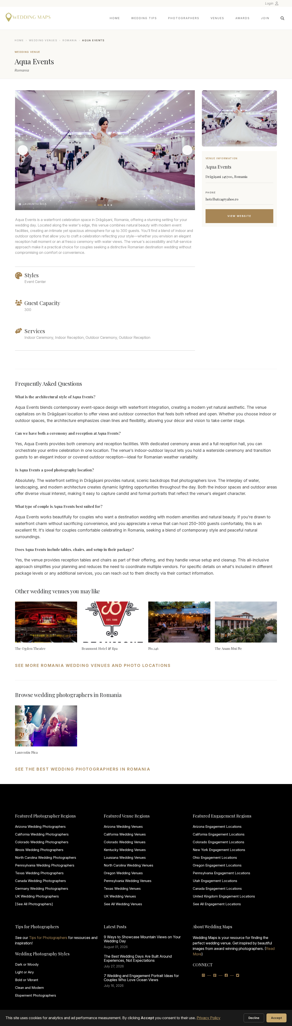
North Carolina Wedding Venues (128, 865)
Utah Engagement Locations (215, 881)
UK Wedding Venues (120, 896)
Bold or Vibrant (26, 980)
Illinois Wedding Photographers (39, 850)
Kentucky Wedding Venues (125, 850)
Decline (254, 1018)
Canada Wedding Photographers (40, 881)
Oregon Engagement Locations (217, 865)
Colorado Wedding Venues (125, 842)
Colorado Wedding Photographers (41, 842)
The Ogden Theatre (30, 648)
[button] (100, 205)
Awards (242, 18)
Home (115, 18)
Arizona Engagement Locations (217, 826)
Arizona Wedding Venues (123, 826)
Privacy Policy (208, 1018)
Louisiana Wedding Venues (125, 857)
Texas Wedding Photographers (39, 873)
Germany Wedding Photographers (41, 888)
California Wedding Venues (125, 834)
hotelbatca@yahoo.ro (222, 199)
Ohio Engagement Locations (215, 857)
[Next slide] (187, 150)
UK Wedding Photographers (37, 896)
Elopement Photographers (35, 995)
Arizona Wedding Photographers (40, 826)
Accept (276, 1018)
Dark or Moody (27, 964)
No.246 (153, 648)
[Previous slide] (23, 150)
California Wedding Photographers (42, 834)
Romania (70, 40)
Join (265, 18)
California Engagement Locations (219, 834)
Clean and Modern (29, 987)
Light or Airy (24, 972)
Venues (217, 18)
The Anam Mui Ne (228, 648)
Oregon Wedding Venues (123, 873)
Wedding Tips (144, 18)
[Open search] (282, 18)
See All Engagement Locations (217, 904)
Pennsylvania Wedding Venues (127, 881)
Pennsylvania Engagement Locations (221, 873)
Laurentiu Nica (26, 752)
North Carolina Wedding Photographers (45, 857)
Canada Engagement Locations (217, 888)
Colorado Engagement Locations (218, 842)
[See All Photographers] (34, 904)
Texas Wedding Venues (122, 888)
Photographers (183, 18)
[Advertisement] (239, 266)
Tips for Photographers (48, 937)
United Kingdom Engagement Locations (224, 896)
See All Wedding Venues (123, 904)
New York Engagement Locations (219, 850)
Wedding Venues (43, 40)
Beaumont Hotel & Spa (99, 648)
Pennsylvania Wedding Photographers (44, 865)
